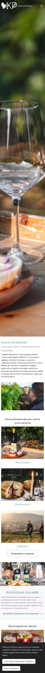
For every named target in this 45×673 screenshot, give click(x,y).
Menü (41, 5)
